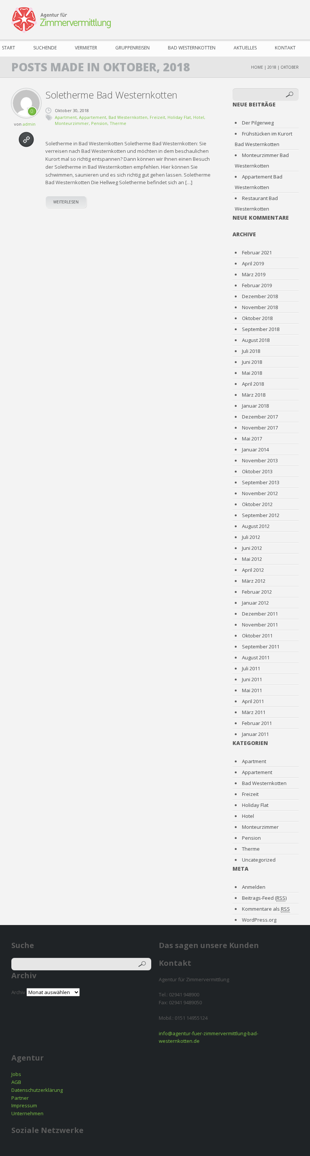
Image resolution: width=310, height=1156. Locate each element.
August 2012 (256, 526)
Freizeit (157, 117)
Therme (118, 123)
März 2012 (253, 580)
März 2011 (253, 712)
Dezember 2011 (260, 613)
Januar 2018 (255, 405)
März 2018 (253, 394)
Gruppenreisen (132, 48)
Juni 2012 (252, 548)
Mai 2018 (252, 372)
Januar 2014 (255, 449)
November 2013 (260, 460)
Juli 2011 (251, 668)
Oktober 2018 (257, 318)
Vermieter (86, 48)
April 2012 (253, 569)
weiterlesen (66, 202)
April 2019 (253, 263)
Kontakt (285, 48)
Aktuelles (245, 48)
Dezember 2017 (260, 416)
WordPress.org (259, 919)
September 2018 (260, 329)
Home (257, 67)
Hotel (198, 117)
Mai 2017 (252, 438)
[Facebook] (249, 18)
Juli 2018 (251, 351)
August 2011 (256, 657)
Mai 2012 (252, 559)
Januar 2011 (255, 734)
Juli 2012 (251, 537)
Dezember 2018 (260, 296)
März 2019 (253, 274)
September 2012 (260, 515)
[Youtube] (277, 18)
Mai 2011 (252, 690)
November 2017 (260, 427)
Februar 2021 (257, 252)
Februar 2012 (257, 591)
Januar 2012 (255, 602)
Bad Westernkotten (191, 48)
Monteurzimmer (72, 123)
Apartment (66, 117)
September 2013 (260, 482)
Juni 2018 (252, 362)
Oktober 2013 (257, 471)
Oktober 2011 (257, 635)
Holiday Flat (179, 117)
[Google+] (292, 18)
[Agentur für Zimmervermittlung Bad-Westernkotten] (61, 20)
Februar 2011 (257, 723)
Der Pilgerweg (258, 122)
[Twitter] (263, 18)
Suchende (45, 48)
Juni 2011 (252, 679)
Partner (20, 1097)
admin (29, 124)
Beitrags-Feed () (264, 897)
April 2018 (253, 383)
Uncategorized (259, 859)
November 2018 (260, 307)
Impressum (24, 1105)
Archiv (18, 992)
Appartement (92, 117)
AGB (16, 1082)
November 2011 (260, 624)
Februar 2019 (257, 285)
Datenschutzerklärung (37, 1090)
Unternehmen (27, 1113)
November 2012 (260, 493)
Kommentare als (266, 908)
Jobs (16, 1074)
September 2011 (260, 646)
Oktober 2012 (257, 504)
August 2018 (256, 340)
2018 (271, 67)
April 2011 (253, 701)
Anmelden (253, 887)
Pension (99, 123)
